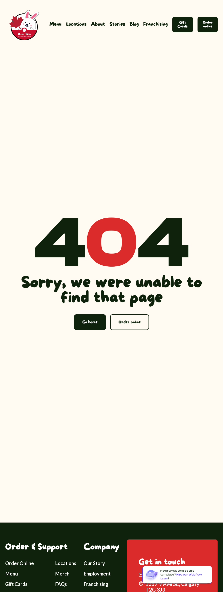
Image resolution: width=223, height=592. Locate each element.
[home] (22, 24)
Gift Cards (182, 24)
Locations (76, 24)
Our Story (94, 563)
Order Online (19, 563)
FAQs (61, 584)
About (98, 24)
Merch (62, 574)
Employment (97, 574)
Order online (208, 24)
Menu (55, 24)
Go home (90, 322)
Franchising (155, 24)
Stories (117, 24)
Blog (134, 24)
